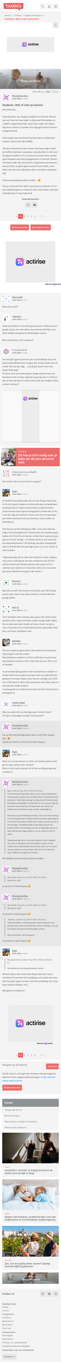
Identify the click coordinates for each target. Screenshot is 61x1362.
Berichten (7, 1324)
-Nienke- (16, 316)
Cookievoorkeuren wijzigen (16, 1345)
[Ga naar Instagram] (56, 1294)
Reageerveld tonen (12, 1087)
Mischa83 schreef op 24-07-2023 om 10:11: (27, 877)
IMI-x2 (15, 607)
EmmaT (16, 581)
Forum (17, 15)
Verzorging (22, 451)
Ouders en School (33, 15)
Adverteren (7, 1321)
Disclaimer (7, 1338)
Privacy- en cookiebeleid (14, 1342)
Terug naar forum (13, 1109)
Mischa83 (17, 297)
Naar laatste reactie (40, 227)
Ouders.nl (8, 1293)
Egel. (15, 491)
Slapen (7, 1167)
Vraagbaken (8, 1314)
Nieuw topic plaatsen (15, 1127)
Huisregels (7, 1335)
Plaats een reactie (19, 227)
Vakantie (8, 1260)
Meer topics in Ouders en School (21, 1121)
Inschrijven (8, 1357)
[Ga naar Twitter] (49, 1294)
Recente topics (12, 1115)
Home (8, 15)
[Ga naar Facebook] (43, 1294)
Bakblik (16, 641)
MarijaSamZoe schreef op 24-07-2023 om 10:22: (29, 959)
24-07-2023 (16, 99)
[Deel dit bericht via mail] (35, 205)
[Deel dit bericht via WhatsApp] (28, 205)
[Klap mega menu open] (56, 6)
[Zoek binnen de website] (43, 6)
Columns (6, 1317)
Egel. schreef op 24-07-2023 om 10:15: (25, 790)
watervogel (18, 702)
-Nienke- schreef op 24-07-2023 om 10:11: (26, 919)
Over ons (6, 1328)
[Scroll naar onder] (56, 25)
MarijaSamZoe (20, 95)
